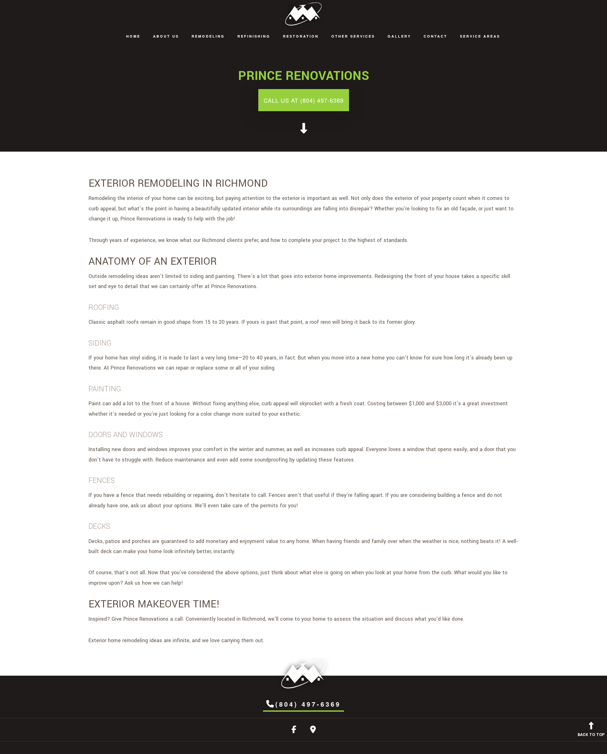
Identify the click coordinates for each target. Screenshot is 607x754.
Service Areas (480, 36)
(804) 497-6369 (308, 704)
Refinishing (253, 36)
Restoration (301, 36)
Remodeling (208, 36)
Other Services (353, 36)
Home (133, 36)
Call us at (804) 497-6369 (304, 100)
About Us (166, 36)
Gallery (399, 36)
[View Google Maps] (313, 730)
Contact (435, 36)
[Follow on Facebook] (294, 730)
